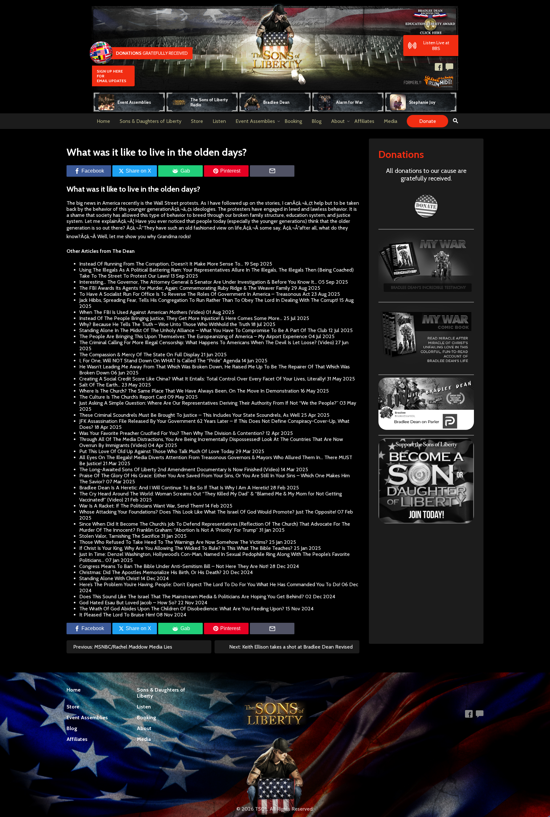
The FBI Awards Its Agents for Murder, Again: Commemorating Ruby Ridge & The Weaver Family (184, 288)
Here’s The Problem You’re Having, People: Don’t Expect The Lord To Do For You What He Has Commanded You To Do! (209, 584)
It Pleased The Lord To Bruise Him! (117, 615)
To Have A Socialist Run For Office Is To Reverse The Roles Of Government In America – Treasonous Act (194, 294)
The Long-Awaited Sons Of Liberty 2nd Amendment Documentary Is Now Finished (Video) (179, 469)
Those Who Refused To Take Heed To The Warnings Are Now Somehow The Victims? (173, 542)
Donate (427, 121)
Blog (316, 121)
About (338, 121)
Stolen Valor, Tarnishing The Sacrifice (119, 536)
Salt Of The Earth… (99, 385)
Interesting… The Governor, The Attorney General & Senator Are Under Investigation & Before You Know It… (198, 282)
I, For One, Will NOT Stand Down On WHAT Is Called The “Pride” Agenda (159, 361)
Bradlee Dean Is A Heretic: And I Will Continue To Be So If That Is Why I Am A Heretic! (174, 488)
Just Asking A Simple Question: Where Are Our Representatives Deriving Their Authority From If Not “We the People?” (208, 403)
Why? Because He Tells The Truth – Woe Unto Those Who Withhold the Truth (164, 324)
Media (390, 121)
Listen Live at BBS (436, 45)
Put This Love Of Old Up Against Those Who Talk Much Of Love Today (156, 451)
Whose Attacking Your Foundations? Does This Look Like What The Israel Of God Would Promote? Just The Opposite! (207, 512)
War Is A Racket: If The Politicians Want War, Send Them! (141, 506)
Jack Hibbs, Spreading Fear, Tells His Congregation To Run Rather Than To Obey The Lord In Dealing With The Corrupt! (208, 300)
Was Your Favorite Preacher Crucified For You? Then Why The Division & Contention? (171, 433)
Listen (219, 121)
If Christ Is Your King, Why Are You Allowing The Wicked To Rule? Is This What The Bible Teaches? (186, 548)
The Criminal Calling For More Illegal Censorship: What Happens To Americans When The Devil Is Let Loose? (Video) (206, 342)
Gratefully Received (152, 53)
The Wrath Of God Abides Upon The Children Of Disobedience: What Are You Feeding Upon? (181, 609)
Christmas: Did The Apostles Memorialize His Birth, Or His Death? (150, 572)
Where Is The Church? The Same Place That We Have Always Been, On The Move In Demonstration (189, 391)
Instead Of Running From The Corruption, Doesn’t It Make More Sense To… (161, 264)
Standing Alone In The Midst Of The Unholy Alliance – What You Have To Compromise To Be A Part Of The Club (203, 330)
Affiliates (364, 121)
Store (197, 121)
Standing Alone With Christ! (109, 578)
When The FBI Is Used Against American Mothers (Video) (142, 312)
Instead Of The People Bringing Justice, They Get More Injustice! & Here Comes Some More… (180, 318)
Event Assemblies (255, 121)
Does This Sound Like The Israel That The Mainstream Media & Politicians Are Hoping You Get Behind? (191, 596)
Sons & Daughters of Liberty (150, 121)
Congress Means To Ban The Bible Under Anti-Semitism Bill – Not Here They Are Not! (173, 566)
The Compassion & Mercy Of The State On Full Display (139, 355)
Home (103, 121)
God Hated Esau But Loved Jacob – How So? (128, 603)
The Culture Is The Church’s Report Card (122, 397)
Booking (293, 121)
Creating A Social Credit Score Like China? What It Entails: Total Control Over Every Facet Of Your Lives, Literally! (202, 379)
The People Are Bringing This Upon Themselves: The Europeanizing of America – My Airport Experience (193, 336)
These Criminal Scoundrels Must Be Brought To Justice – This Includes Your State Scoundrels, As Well (189, 415)
